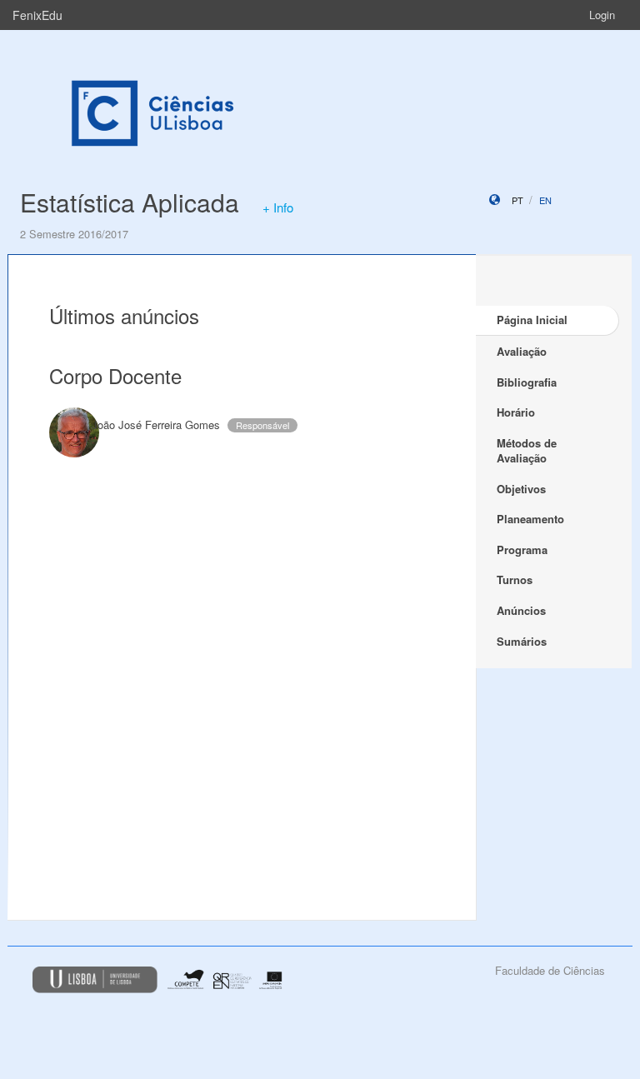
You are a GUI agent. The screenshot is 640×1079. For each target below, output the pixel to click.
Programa (522, 549)
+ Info (277, 207)
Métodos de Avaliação (527, 451)
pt (517, 200)
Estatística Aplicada (129, 202)
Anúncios (521, 610)
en (545, 200)
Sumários (522, 641)
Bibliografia (527, 382)
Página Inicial (532, 319)
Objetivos (521, 489)
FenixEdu (37, 15)
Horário (516, 412)
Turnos (514, 579)
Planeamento (530, 519)
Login (602, 14)
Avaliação (522, 351)
